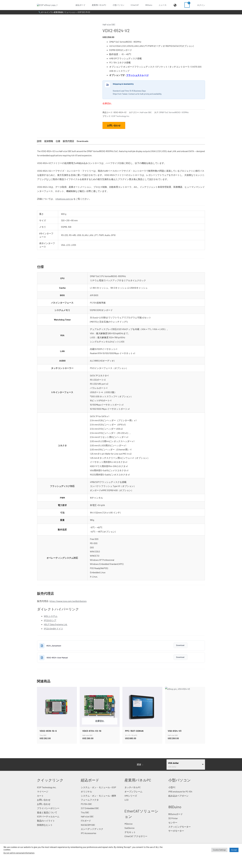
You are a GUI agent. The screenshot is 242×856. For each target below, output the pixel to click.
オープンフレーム (133, 791)
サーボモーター (176, 830)
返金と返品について (47, 812)
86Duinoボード (175, 814)
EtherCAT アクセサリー (136, 836)
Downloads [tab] (82, 141)
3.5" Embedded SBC (90, 808)
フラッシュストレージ (137, 75)
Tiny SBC (85, 812)
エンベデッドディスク (92, 829)
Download (180, 645)
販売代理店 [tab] (68, 141)
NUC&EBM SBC (88, 824)
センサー (172, 822)
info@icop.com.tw (64, 198)
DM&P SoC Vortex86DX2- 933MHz (174, 112)
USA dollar (173, 763)
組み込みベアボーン (178, 795)
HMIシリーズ (131, 795)
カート (40, 795)
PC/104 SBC (86, 804)
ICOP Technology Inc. (120, 116)
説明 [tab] (39, 141)
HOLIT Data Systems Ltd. (55, 624)
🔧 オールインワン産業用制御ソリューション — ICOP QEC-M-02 (64, 12)
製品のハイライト (46, 820)
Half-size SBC (109, 24)
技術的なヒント (45, 824)
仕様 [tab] (58, 141)
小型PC (171, 787)
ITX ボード (86, 820)
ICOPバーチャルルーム (48, 816)
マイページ (42, 791)
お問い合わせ (114, 125)
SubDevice (129, 828)
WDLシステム (50, 616)
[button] (86, 5)
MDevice (128, 823)
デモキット (130, 832)
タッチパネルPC (133, 787)
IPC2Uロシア (50, 620)
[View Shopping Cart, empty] (187, 5)
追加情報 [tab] (48, 141)
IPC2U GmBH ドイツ (53, 628)
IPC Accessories (88, 833)
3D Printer (173, 818)
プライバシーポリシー (48, 808)
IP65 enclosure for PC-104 (180, 791)
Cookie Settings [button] (219, 850)
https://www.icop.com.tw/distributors (68, 601)
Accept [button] (234, 850)
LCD (126, 799)
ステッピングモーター (179, 826)
